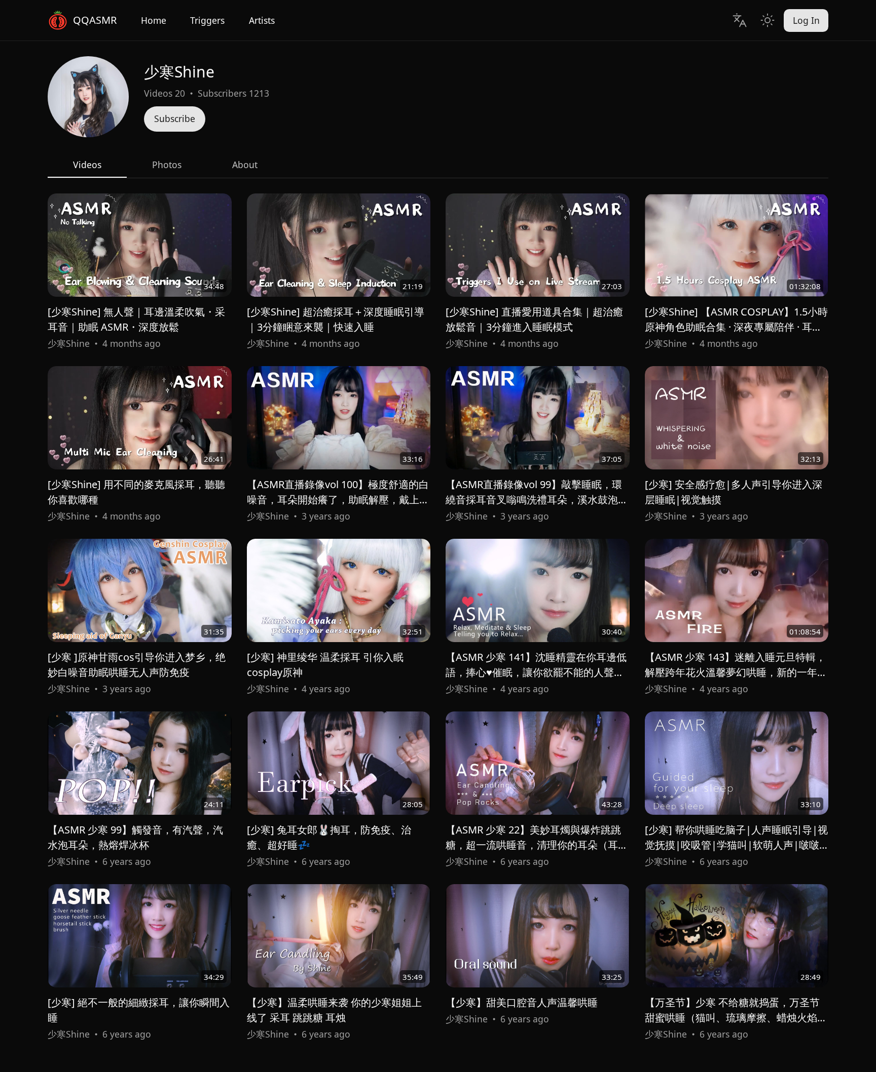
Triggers (207, 20)
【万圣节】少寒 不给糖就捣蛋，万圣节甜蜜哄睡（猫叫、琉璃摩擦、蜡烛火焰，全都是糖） (736, 1018)
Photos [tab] (166, 164)
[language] (739, 20)
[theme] (767, 20)
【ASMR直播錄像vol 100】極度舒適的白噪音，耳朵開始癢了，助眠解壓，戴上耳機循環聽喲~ (338, 500)
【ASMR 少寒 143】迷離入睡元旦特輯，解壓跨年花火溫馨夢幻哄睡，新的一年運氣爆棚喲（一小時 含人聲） (736, 672)
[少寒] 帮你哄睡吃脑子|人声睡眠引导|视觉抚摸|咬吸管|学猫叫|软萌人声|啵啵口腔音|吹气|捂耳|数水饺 (736, 845)
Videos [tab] (87, 164)
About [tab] (245, 164)
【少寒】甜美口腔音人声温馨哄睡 (522, 1002)
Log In (806, 20)
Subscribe (174, 118)
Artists (262, 20)
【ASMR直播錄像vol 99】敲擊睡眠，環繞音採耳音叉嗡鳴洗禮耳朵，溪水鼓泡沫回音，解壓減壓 (537, 500)
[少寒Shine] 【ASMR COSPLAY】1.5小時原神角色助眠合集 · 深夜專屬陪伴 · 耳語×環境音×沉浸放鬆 (736, 327)
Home (153, 20)
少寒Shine (69, 343)
